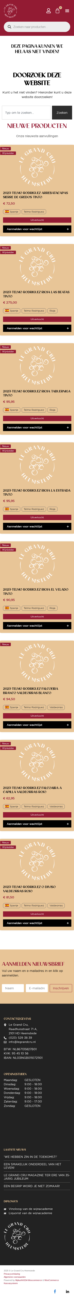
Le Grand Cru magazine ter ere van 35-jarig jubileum (37, 1176)
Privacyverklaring (12, 1274)
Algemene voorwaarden (15, 1277)
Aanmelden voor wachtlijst (24, 229)
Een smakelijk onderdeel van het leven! (32, 1166)
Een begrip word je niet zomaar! (32, 1186)
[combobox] (26, 112)
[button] (67, 11)
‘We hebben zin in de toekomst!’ (30, 1157)
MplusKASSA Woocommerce (28, 1280)
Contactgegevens (17, 1019)
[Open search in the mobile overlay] (37, 27)
